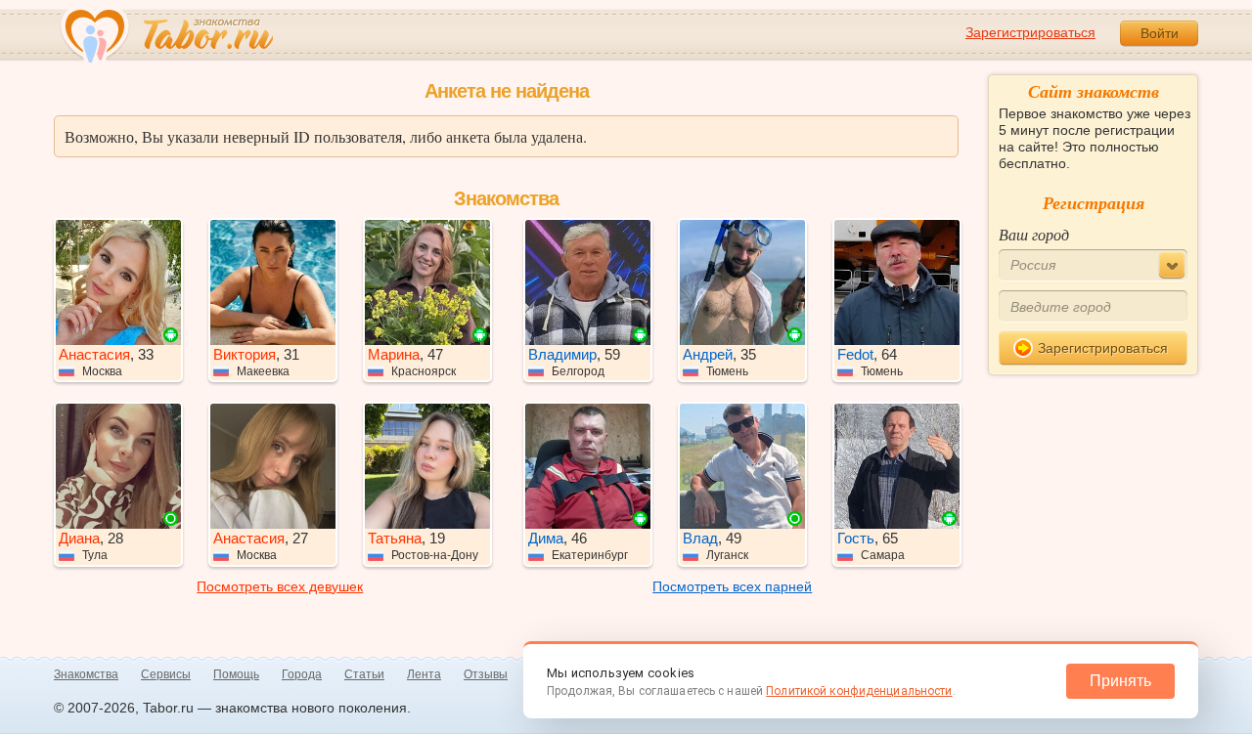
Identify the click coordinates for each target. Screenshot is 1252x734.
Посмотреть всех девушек (280, 586)
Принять (1120, 680)
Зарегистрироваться (1030, 32)
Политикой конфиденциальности (859, 691)
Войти (1159, 33)
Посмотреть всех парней (732, 586)
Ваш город (1034, 234)
